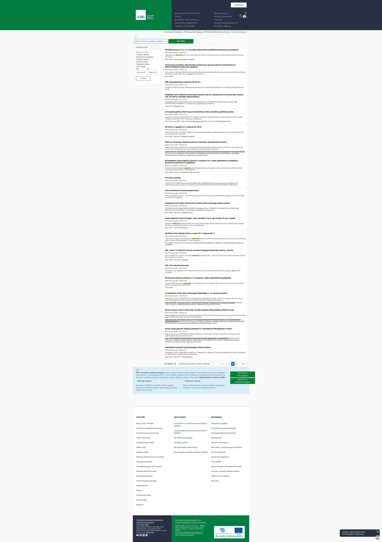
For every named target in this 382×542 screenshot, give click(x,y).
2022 (171, 59)
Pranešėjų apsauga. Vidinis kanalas (149, 466)
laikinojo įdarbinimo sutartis (233, 319)
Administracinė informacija (146, 471)
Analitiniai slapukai (192, 381)
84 (236, 364)
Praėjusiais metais (143, 64)
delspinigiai (173, 303)
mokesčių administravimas (184, 303)
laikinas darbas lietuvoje (171, 321)
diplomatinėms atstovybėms (187, 338)
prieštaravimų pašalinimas (228, 303)
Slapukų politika (205, 377)
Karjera (139, 490)
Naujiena (185, 228)
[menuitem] (187, 13)
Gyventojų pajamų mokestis (197, 121)
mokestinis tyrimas (196, 303)
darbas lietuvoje (181, 319)
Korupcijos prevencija (144, 461)
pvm (167, 338)
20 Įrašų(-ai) (169, 364)
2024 (171, 76)
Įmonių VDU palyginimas (220, 457)
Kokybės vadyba (142, 452)
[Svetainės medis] (245, 13)
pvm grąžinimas (212, 338)
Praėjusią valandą (142, 54)
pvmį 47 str (176, 338)
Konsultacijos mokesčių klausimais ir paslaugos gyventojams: (150, 521)
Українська (242, 32)
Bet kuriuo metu (142, 52)
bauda (167, 303)
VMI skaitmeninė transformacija (186, 447)
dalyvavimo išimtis (239, 151)
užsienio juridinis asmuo (219, 319)
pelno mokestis (181, 151)
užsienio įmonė (190, 319)
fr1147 (167, 319)
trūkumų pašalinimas (215, 303)
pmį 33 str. (188, 151)
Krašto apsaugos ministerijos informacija (226, 466)
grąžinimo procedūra (223, 338)
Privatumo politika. (219, 377)
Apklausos (140, 504)
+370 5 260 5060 (142, 525)
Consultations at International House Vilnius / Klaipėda (190, 424)
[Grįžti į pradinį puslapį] (135, 36)
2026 (171, 172)
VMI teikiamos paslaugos (183, 438)
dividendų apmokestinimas (199, 151)
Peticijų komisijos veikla (145, 442)
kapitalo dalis (226, 151)
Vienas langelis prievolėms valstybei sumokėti (191, 452)
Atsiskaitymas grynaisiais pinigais (223, 428)
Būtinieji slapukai (144, 381)
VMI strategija (141, 500)
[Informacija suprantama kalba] (244, 17)
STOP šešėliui (216, 461)
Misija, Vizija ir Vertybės (144, 423)
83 (233, 364)
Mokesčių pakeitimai (224, 121)
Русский (234, 32)
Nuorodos (215, 481)
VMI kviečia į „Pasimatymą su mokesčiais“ (227, 447)
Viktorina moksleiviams (220, 442)
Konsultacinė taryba (143, 495)
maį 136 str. (205, 303)
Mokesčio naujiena (188, 59)
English (227, 32)
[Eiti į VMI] (145, 15)
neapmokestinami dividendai (214, 151)
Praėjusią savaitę (142, 59)
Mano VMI (150, 532)
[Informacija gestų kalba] (241, 17)
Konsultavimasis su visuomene (147, 433)
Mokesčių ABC (216, 438)
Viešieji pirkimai (178, 106)
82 (229, 364)
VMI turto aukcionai (218, 452)
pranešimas (173, 319)
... (226, 364)
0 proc (170, 338)
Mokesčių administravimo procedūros (150, 457)
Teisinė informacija (143, 438)
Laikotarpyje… (141, 66)
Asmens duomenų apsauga (146, 481)
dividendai (173, 151)
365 (243, 364)
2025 (171, 228)
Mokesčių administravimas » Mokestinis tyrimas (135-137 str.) (199, 304)
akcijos (167, 151)
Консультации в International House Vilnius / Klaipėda (190, 431)
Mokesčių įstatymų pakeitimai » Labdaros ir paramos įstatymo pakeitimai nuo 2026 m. (204, 244)
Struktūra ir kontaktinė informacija (149, 428)
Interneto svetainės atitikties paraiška (225, 471)
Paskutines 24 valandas (144, 57)
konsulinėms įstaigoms (201, 338)
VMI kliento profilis (181, 442)
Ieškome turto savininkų (220, 476)
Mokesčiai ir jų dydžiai (219, 423)
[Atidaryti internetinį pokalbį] (377, 537)
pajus (232, 151)
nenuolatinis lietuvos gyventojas (203, 319)
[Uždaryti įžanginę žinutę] (377, 531)
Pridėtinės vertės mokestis (190, 172)
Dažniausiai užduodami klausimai (223, 433)
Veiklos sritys (141, 447)
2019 (178, 121)
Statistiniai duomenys (144, 476)
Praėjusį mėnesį (142, 62)
